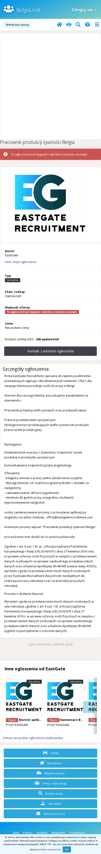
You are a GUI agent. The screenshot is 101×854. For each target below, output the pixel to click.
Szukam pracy (54, 793)
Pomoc (27, 833)
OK (67, 849)
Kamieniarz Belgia (74, 720)
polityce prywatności (50, 849)
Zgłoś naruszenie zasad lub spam (50, 644)
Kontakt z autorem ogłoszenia (50, 351)
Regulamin (58, 833)
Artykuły (42, 833)
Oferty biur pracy (54, 813)
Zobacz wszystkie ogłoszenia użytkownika (33, 738)
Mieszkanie (54, 763)
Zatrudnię (53, 803)
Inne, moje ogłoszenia (20, 262)
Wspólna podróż (54, 773)
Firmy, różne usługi (54, 783)
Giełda (54, 753)
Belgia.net (28, 10)
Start (16, 833)
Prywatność (77, 833)
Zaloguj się (83, 9)
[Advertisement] (50, 86)
